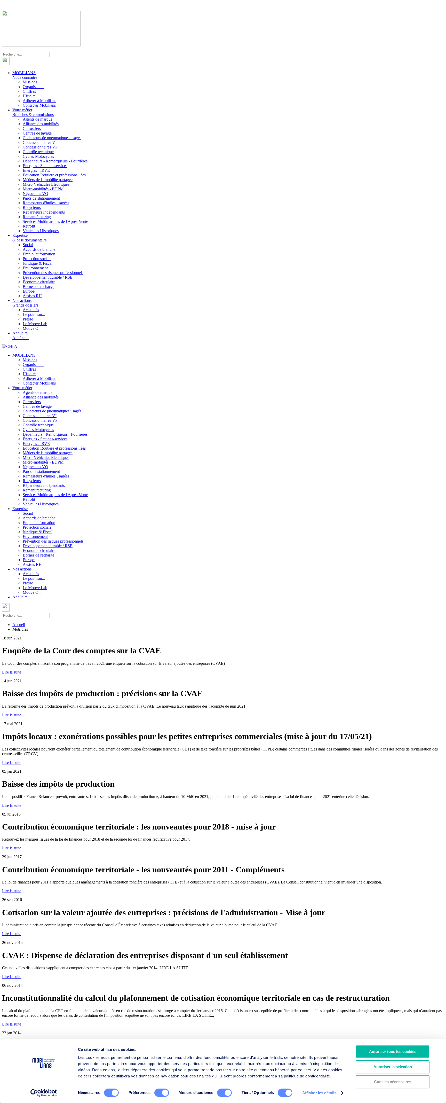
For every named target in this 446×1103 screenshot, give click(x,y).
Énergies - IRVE (36, 170)
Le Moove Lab (35, 324)
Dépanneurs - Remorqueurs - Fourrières (55, 161)
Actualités (31, 310)
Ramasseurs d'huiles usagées (46, 203)
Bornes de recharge (38, 286)
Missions (30, 82)
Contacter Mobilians (39, 105)
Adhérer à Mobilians (39, 100)
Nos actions (25, 302)
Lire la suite (11, 672)
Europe (29, 291)
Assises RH (32, 296)
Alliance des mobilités (41, 124)
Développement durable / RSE (48, 277)
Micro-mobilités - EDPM (43, 189)
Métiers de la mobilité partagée (48, 179)
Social (28, 244)
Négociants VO (35, 193)
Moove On (32, 328)
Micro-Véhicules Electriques (46, 184)
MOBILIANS (24, 75)
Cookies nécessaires (392, 1081)
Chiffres (29, 91)
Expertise (29, 237)
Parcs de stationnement (41, 198)
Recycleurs (32, 207)
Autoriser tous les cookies (392, 1051)
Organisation (33, 86)
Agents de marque (37, 119)
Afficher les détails (319, 1093)
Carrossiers (32, 128)
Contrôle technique (38, 152)
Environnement (35, 268)
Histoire (29, 96)
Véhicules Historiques (41, 231)
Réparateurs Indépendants (44, 212)
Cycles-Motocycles (38, 156)
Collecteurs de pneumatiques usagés (52, 138)
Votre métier (33, 112)
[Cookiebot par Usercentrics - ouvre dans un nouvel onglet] (43, 1093)
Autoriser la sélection (392, 1067)
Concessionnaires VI (40, 142)
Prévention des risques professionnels (53, 272)
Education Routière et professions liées (54, 175)
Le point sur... (34, 314)
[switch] (161, 1093)
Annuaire (20, 335)
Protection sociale (37, 258)
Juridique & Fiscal (37, 263)
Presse (28, 319)
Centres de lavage (37, 133)
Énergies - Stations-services (45, 165)
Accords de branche (39, 249)
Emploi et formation (39, 254)
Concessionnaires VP (40, 147)
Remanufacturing (37, 217)
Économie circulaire (39, 282)
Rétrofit (29, 226)
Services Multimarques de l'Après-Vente (55, 221)
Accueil (18, 624)
